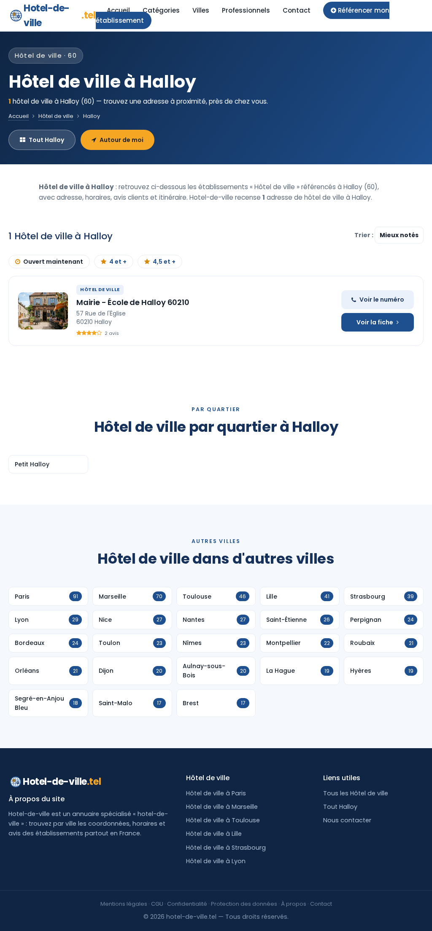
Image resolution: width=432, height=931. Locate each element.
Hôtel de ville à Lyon (216, 861)
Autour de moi (121, 140)
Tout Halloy (46, 140)
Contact (296, 10)
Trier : (364, 235)
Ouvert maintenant (53, 261)
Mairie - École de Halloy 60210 (132, 302)
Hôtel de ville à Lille (214, 833)
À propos (293, 904)
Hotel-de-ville (60, 15)
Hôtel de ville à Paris (216, 793)
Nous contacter (347, 820)
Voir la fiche (374, 322)
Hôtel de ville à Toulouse (223, 820)
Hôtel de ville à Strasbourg (226, 847)
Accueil (118, 10)
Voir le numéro (381, 299)
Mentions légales (123, 904)
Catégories (161, 10)
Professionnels (246, 10)
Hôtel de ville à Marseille (222, 807)
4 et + (118, 261)
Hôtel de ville (55, 116)
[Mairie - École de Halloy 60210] (43, 310)
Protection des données (244, 904)
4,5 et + (164, 261)
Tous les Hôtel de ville (355, 793)
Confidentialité (187, 904)
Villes (200, 10)
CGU (157, 904)
